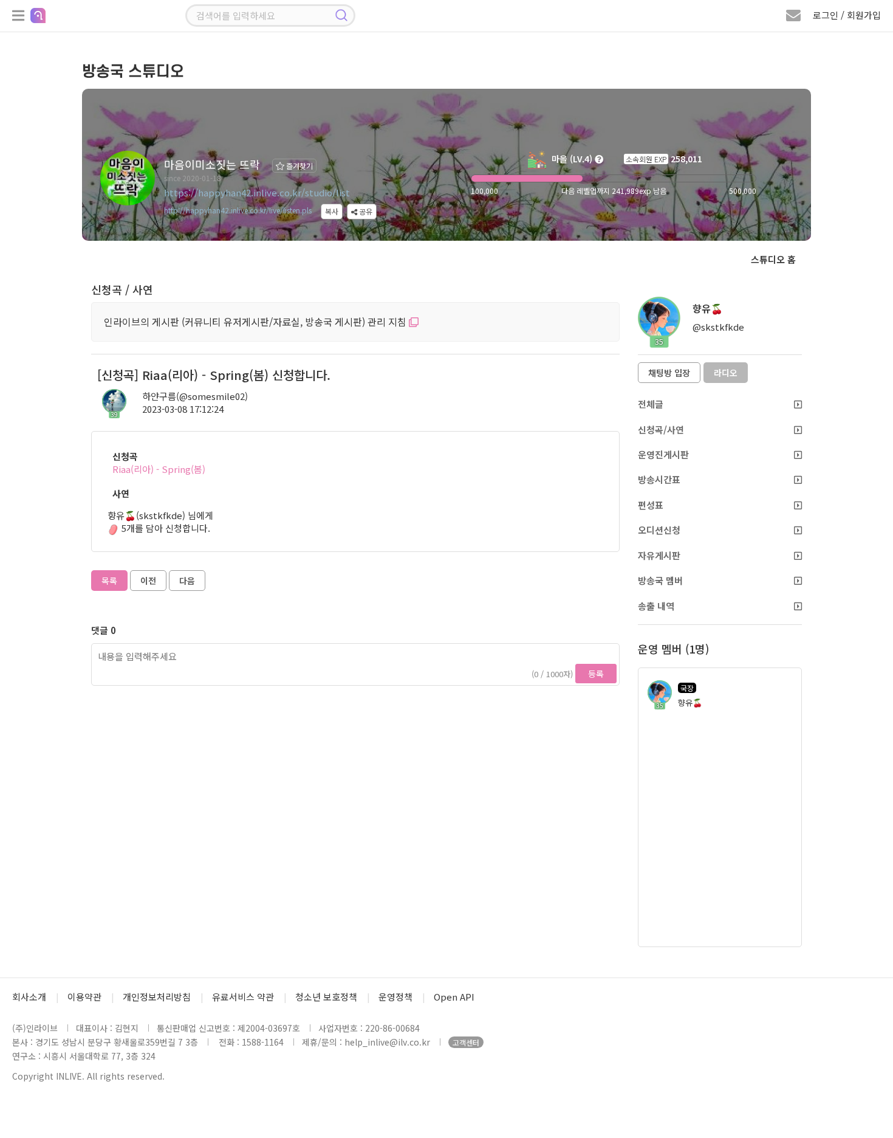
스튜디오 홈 (773, 259)
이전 (148, 580)
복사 (331, 211)
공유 (364, 211)
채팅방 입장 (669, 373)
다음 (187, 580)
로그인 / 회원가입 (847, 15)
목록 (109, 580)
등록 (596, 673)
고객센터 (466, 1042)
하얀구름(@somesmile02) (195, 396)
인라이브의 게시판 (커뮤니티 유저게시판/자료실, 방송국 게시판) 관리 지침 (256, 321)
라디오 (725, 373)
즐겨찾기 (298, 165)
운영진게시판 (663, 454)
